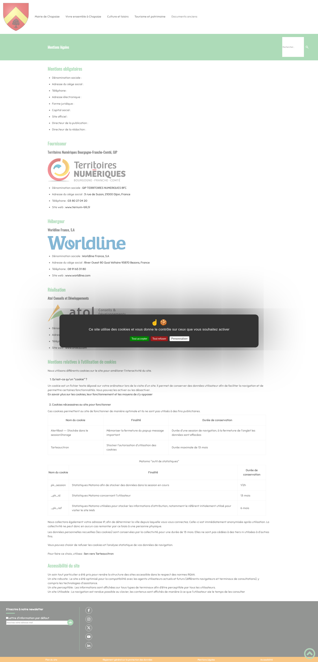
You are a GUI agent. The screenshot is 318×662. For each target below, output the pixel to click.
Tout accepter (139, 338)
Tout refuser (159, 338)
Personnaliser (179, 338)
